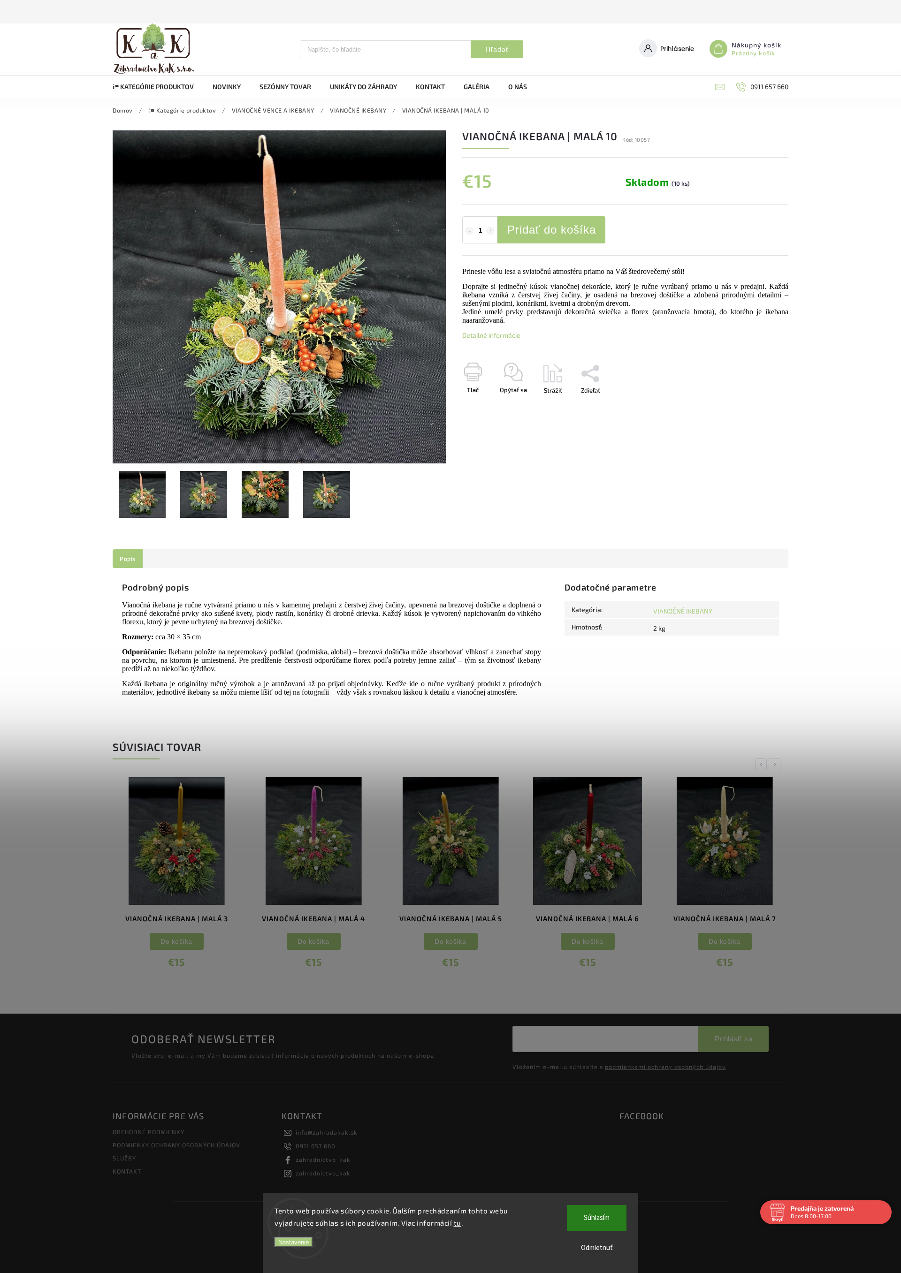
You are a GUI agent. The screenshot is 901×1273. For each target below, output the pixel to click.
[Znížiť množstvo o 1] (469, 231)
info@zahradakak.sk (327, 1132)
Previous (762, 764)
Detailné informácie (491, 335)
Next (776, 764)
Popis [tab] (128, 558)
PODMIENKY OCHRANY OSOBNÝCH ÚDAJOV (176, 1145)
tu (457, 1223)
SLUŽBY (124, 1158)
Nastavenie (293, 1242)
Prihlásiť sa (733, 1039)
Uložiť (484, 407)
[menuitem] (158, 87)
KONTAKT (127, 1171)
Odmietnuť (597, 1248)
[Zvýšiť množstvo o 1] (490, 231)
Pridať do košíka (551, 229)
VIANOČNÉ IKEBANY (682, 611)
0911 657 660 (316, 1146)
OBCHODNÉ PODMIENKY (148, 1132)
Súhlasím (597, 1218)
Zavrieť (757, 406)
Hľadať (497, 49)
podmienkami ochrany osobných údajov (665, 1066)
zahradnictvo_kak (323, 1159)
